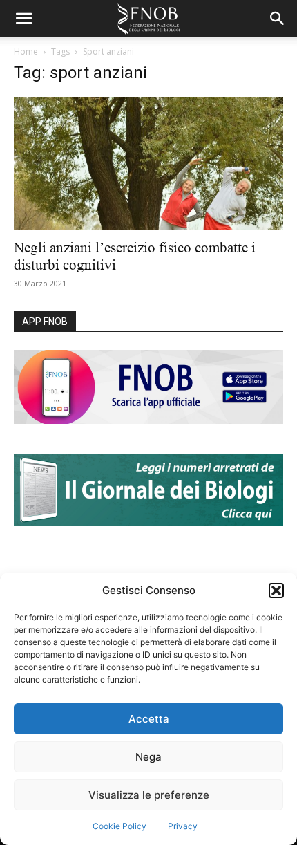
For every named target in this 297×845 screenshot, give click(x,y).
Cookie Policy (119, 826)
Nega (148, 756)
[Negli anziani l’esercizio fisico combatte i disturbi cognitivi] (148, 163)
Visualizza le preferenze (148, 794)
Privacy (183, 826)
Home (26, 51)
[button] (276, 590)
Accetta (148, 718)
